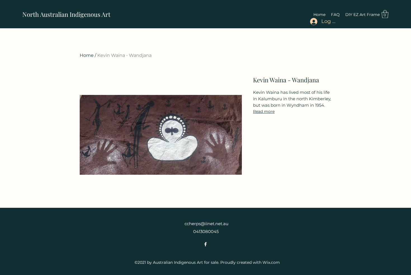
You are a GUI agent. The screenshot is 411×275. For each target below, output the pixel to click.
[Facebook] (205, 244)
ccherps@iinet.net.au (206, 223)
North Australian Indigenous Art (66, 14)
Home (87, 55)
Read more (264, 111)
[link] (385, 14)
